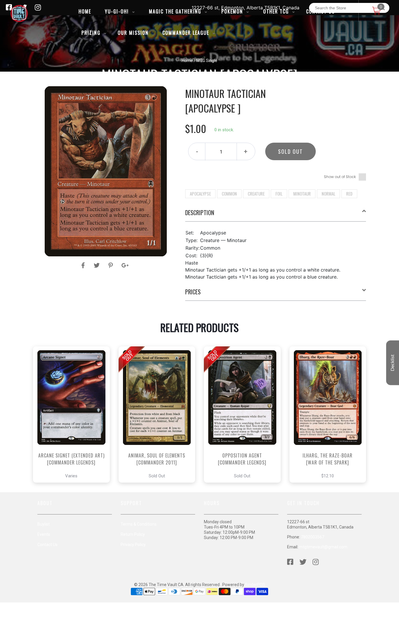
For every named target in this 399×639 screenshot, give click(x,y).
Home (187, 60)
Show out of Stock (340, 176)
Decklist (392, 363)
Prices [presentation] (193, 291)
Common (229, 193)
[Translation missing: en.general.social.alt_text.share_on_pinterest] (111, 265)
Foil (278, 193)
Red (349, 193)
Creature (256, 193)
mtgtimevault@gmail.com (323, 547)
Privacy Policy (133, 544)
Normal (328, 193)
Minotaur (302, 193)
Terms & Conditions (139, 524)
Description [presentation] (199, 212)
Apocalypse (200, 193)
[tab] (275, 215)
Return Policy (133, 534)
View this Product (74, 431)
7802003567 (312, 537)
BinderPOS (255, 584)
